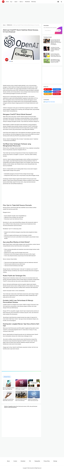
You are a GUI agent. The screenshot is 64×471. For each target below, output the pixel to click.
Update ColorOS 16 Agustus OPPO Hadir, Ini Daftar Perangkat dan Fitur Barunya (21, 389)
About (8, 461)
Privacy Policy (47, 461)
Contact (15, 461)
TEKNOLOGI (8, 39)
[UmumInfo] (3, 1)
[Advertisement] (32, 13)
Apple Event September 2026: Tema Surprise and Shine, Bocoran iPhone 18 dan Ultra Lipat (33, 401)
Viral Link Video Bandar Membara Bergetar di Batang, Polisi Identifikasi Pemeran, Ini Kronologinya (56, 42)
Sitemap (55, 461)
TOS (30, 461)
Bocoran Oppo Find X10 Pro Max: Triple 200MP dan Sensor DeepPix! (8, 389)
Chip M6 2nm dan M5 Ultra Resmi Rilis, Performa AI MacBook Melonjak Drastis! (8, 400)
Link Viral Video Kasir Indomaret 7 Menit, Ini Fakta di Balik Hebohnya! (56, 55)
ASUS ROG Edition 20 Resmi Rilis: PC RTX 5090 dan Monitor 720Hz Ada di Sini (21, 400)
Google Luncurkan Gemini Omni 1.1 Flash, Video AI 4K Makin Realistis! (33, 389)
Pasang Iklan (37, 461)
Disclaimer (23, 461)
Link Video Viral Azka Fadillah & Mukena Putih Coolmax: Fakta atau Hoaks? (55, 49)
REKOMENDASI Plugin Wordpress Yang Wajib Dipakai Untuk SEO (55, 61)
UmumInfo (32, 468)
